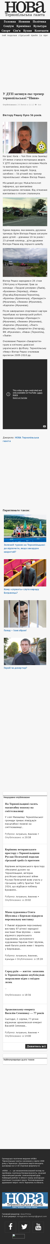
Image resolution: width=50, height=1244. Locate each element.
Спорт (6, 30)
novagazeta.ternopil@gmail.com (32, 1216)
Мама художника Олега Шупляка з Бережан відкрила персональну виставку (24, 915)
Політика (39, 21)
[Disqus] (25, 1105)
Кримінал (24, 26)
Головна (10, 21)
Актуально (21, 834)
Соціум (8, 26)
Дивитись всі (36, 1046)
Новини (24, 21)
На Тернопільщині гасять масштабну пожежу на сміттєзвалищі (21, 807)
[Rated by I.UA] (18, 1236)
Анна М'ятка (26, 1214)
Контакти (41, 30)
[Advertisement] (25, 62)
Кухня (27, 30)
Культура (40, 26)
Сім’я (17, 30)
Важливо (32, 834)
